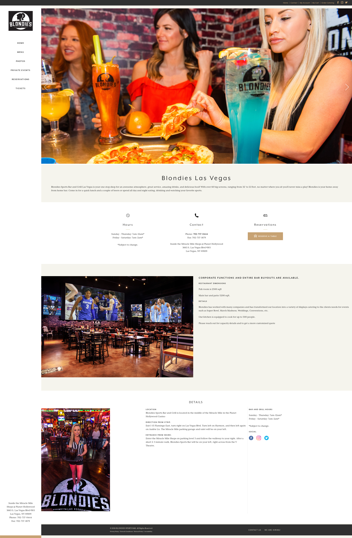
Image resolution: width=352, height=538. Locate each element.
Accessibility (148, 531)
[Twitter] (346, 2)
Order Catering (327, 3)
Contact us (254, 530)
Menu (20, 52)
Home (285, 3)
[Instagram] (342, 2)
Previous (46, 87)
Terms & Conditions (126, 531)
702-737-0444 (24, 517)
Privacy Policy (114, 531)
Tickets (21, 88)
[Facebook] (251, 438)
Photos (20, 61)
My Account (305, 3)
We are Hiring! (272, 530)
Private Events (20, 70)
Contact (294, 3)
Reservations (21, 79)
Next (347, 87)
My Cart (315, 3)
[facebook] (338, 2)
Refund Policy (138, 531)
